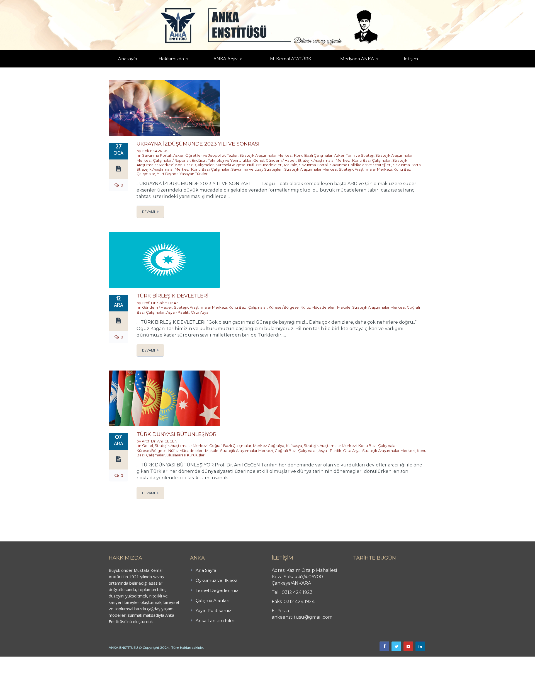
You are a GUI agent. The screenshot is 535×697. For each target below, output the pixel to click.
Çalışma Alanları (212, 600)
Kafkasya (294, 445)
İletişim (410, 58)
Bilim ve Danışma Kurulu (174, 66)
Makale (290, 165)
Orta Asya (199, 312)
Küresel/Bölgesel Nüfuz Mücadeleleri (248, 165)
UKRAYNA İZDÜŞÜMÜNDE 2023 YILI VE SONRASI (198, 144)
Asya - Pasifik (177, 312)
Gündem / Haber (281, 160)
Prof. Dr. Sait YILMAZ (160, 303)
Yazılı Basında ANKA (354, 66)
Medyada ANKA (357, 58)
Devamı (148, 211)
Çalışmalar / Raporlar (171, 160)
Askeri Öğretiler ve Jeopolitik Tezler (205, 155)
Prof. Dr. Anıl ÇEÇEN (159, 441)
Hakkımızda (171, 58)
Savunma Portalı (157, 155)
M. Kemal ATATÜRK (290, 58)
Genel (258, 160)
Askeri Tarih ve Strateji (354, 155)
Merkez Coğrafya (268, 445)
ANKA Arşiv (225, 58)
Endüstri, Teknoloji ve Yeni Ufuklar (222, 160)
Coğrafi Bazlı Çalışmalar (230, 445)
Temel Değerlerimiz (196, 66)
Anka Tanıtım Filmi (215, 620)
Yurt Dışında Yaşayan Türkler (182, 173)
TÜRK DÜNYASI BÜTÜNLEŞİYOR (177, 434)
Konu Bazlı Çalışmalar (313, 155)
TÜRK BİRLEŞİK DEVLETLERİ (172, 296)
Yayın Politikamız (213, 610)
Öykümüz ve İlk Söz (216, 580)
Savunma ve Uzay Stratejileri (257, 169)
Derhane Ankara (57, 659)
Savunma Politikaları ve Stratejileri (360, 165)
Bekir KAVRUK (155, 151)
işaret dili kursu (88, 659)
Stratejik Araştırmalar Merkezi (265, 155)
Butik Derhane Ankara (20, 659)
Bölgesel (229, 66)
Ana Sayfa (206, 570)
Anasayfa (127, 58)
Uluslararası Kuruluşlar (185, 455)
